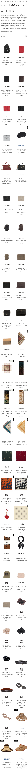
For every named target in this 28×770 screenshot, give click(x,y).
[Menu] (1, 5)
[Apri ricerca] (4, 5)
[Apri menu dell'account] (23, 5)
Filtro (4, 36)
